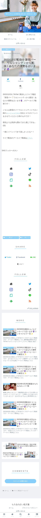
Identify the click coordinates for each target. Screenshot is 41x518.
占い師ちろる (26, 237)
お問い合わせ (20, 511)
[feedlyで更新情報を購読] (11, 185)
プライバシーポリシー (30, 508)
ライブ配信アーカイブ (11, 237)
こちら (30, 138)
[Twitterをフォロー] (30, 168)
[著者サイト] (11, 168)
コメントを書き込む (20, 481)
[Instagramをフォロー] (11, 174)
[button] (37, 288)
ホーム (11, 508)
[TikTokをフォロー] (30, 174)
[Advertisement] (20, 212)
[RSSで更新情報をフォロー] (30, 185)
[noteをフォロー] (11, 180)
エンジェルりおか (13, 113)
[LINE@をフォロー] (30, 180)
